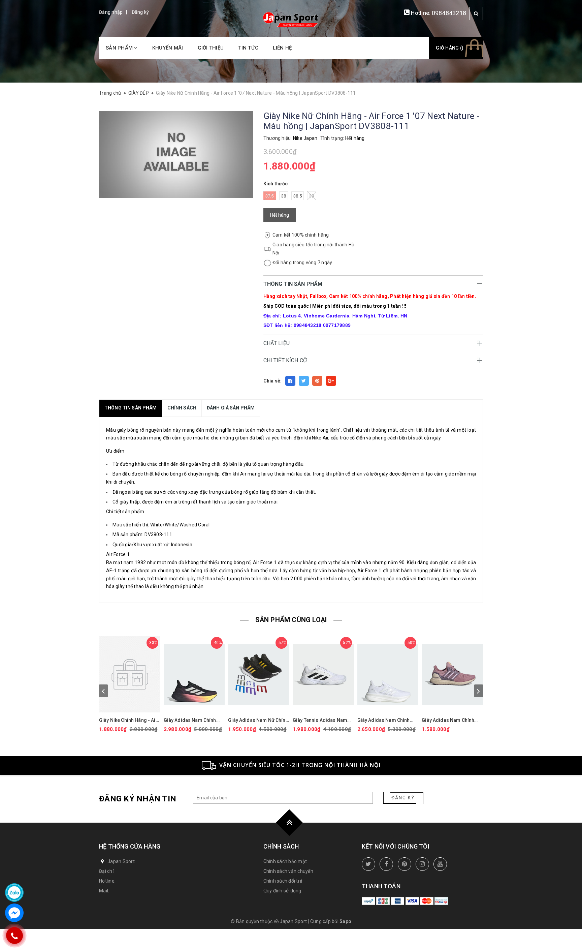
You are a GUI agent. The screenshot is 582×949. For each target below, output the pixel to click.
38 (283, 195)
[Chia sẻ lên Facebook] (290, 381)
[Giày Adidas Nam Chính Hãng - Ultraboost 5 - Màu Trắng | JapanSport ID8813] (388, 674)
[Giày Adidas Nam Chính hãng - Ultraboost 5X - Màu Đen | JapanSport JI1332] (194, 674)
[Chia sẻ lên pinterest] (317, 381)
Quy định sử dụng (282, 890)
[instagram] (422, 864)
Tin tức (248, 48)
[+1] (331, 381)
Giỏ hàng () (449, 48)
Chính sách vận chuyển (288, 871)
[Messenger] (14, 913)
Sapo (345, 921)
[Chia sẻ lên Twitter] (304, 381)
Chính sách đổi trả (283, 881)
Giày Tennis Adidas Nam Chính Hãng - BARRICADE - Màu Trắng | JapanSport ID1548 (322, 720)
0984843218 (449, 13)
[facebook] (386, 864)
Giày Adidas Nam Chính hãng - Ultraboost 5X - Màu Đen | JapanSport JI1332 (194, 720)
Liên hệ (282, 48)
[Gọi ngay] (14, 936)
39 (311, 195)
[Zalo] (14, 892)
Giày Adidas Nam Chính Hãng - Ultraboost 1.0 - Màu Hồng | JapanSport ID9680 (448, 720)
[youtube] (440, 864)
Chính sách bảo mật (285, 861)
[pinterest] (404, 864)
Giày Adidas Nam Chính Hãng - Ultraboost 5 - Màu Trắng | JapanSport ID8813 (387, 720)
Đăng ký (140, 12)
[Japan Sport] (291, 19)
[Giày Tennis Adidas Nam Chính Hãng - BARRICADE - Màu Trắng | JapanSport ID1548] (323, 674)
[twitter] (368, 864)
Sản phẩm (120, 48)
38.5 (297, 195)
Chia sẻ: (272, 381)
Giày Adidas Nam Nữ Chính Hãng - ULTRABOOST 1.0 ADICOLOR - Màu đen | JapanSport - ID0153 (258, 720)
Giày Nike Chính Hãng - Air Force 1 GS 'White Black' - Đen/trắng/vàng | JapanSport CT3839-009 (128, 720)
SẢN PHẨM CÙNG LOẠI (291, 620)
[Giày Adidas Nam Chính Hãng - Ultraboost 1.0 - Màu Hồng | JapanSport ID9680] (452, 674)
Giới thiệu (211, 48)
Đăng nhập (111, 12)
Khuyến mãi (167, 48)
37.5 (269, 195)
